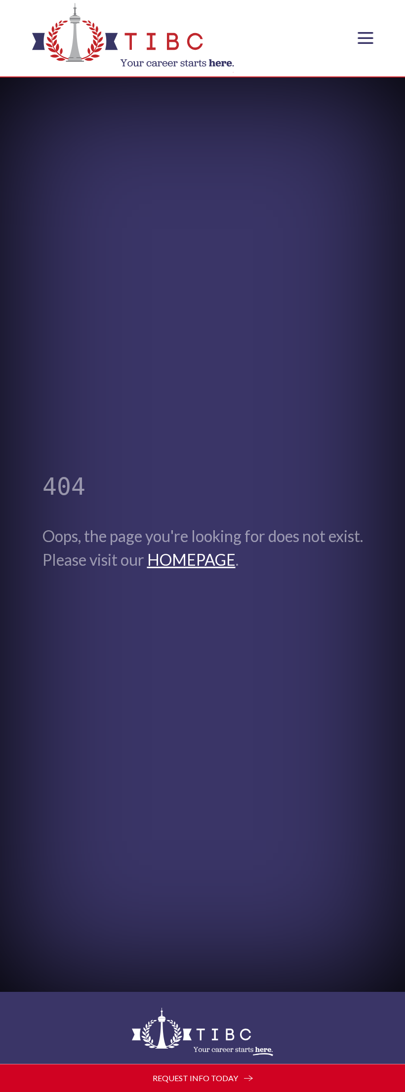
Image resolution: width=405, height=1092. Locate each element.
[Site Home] (202, 1031)
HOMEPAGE (191, 559)
